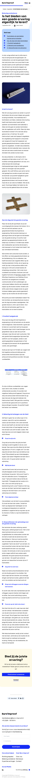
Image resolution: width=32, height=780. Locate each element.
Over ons (19, 756)
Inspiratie (9, 9)
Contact (16, 680)
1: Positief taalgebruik (13, 43)
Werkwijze (19, 759)
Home (4, 9)
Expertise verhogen (8, 761)
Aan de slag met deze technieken (17, 41)
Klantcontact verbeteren (16, 674)
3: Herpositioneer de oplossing (16, 48)
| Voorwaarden (16, 777)
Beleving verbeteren (8, 759)
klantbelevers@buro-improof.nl (13, 718)
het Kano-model (21, 275)
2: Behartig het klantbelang (15, 45)
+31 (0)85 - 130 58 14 (8, 720)
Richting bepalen (7, 756)
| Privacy (23, 777)
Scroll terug (21, 770)
